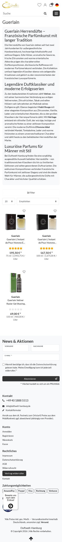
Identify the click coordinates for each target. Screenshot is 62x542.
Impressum (7, 455)
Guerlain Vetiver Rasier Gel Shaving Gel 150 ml (16, 300)
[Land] (57, 5)
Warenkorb (7, 440)
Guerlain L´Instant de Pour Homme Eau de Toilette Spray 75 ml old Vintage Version (15, 239)
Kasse (5, 444)
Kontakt (6, 478)
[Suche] (45, 13)
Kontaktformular (13, 410)
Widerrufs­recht (9, 468)
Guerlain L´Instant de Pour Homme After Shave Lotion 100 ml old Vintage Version (46, 239)
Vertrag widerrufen (14, 473)
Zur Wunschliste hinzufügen (24, 211)
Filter (32, 192)
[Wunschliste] (39, 5)
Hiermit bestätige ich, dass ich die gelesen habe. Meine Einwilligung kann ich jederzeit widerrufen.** (30, 367)
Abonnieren (30, 378)
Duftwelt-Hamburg (31, 527)
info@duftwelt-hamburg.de (18, 406)
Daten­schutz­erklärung (12, 460)
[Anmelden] (45, 5)
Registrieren (8, 436)
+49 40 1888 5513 (17, 400)
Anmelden (7, 431)
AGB (4, 464)
